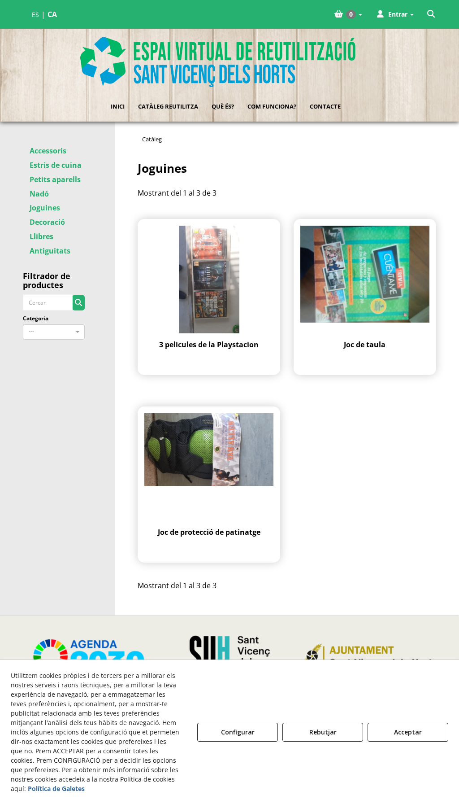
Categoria (35, 318)
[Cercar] (78, 302)
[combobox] (54, 332)
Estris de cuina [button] (56, 165)
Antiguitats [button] (50, 251)
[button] (431, 14)
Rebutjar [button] (323, 732)
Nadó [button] (39, 194)
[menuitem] (44, 14)
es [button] (35, 14)
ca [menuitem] (52, 14)
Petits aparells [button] (55, 179)
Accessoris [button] (48, 151)
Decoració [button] (47, 222)
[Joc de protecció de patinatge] (208, 467)
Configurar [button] (238, 732)
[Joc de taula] (364, 279)
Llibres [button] (41, 236)
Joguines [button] (45, 208)
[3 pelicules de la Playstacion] (208, 279)
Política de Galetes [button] (56, 788)
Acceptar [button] (408, 732)
